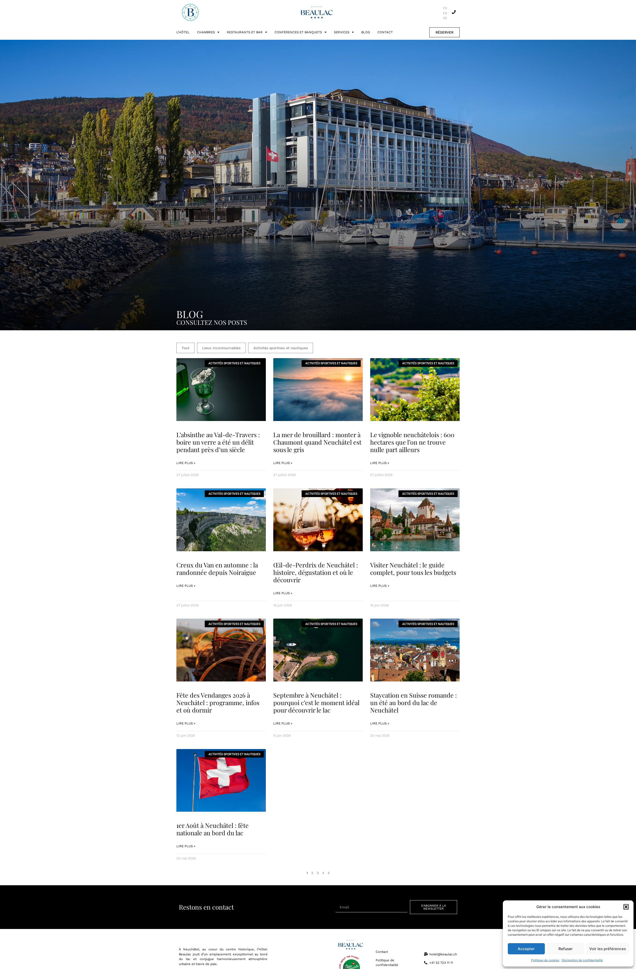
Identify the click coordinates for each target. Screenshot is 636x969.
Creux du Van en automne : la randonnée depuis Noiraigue (217, 568)
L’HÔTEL (183, 32)
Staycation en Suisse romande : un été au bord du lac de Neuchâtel (413, 702)
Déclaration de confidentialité (582, 960)
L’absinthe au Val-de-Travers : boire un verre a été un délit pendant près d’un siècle (218, 442)
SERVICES (341, 32)
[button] (626, 906)
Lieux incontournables (221, 348)
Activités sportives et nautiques (280, 348)
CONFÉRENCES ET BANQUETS (298, 32)
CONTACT (385, 32)
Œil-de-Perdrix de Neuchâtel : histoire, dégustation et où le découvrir (315, 572)
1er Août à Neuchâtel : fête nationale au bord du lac (212, 829)
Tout (185, 348)
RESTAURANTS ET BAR (245, 32)
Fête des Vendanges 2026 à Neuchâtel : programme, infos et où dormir (217, 702)
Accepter (526, 948)
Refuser (565, 948)
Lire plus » (185, 463)
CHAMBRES (206, 32)
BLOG (365, 32)
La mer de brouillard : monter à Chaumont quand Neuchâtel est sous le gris (317, 442)
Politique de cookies (545, 960)
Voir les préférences (607, 948)
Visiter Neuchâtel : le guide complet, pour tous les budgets (413, 568)
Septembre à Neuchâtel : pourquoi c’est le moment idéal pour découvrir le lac (316, 702)
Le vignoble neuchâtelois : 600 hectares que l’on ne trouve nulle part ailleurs (412, 442)
